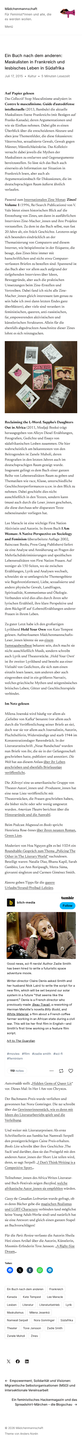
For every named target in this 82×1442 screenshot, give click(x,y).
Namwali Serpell (17, 1320)
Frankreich (56, 1289)
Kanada (12, 1296)
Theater (12, 1328)
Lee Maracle (55, 1296)
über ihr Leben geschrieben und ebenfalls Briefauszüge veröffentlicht (35, 767)
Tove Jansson (32, 1328)
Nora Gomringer (44, 1320)
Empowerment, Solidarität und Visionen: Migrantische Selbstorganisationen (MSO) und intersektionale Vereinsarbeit (40, 1385)
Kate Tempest (32, 1296)
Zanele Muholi (16, 1335)
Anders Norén (29, 1433)
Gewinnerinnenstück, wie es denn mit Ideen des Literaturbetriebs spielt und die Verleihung (39, 1115)
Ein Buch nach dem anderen (25, 1289)
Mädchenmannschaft (21, 9)
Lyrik (69, 1304)
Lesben (12, 1304)
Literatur (27, 1304)
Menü (9, 27)
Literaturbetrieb (49, 1304)
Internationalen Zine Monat (44, 200)
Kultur (32, 76)
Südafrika (67, 1320)
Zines (34, 1335)
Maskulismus (15, 1312)
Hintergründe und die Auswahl (27, 815)
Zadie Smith (54, 1328)
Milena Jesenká (39, 1312)
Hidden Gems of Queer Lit (52, 1083)
